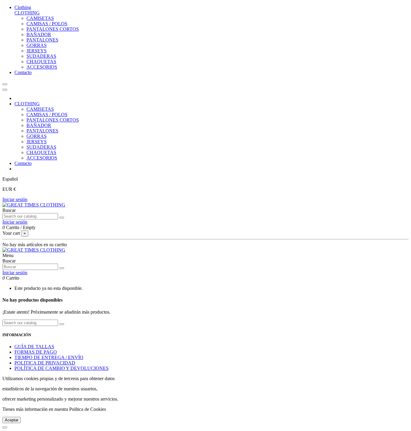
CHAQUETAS (41, 61)
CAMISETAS (40, 18)
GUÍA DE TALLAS (34, 346)
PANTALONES (42, 39)
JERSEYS (36, 50)
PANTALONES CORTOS (52, 29)
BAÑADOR (38, 34)
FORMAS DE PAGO (35, 352)
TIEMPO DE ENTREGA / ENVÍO (48, 357)
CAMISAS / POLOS (46, 23)
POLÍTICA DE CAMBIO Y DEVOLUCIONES (61, 368)
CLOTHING (27, 12)
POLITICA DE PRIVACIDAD (44, 362)
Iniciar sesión (14, 199)
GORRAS (36, 45)
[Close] (4, 90)
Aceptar (11, 420)
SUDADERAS (41, 56)
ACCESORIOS (41, 67)
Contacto (23, 163)
